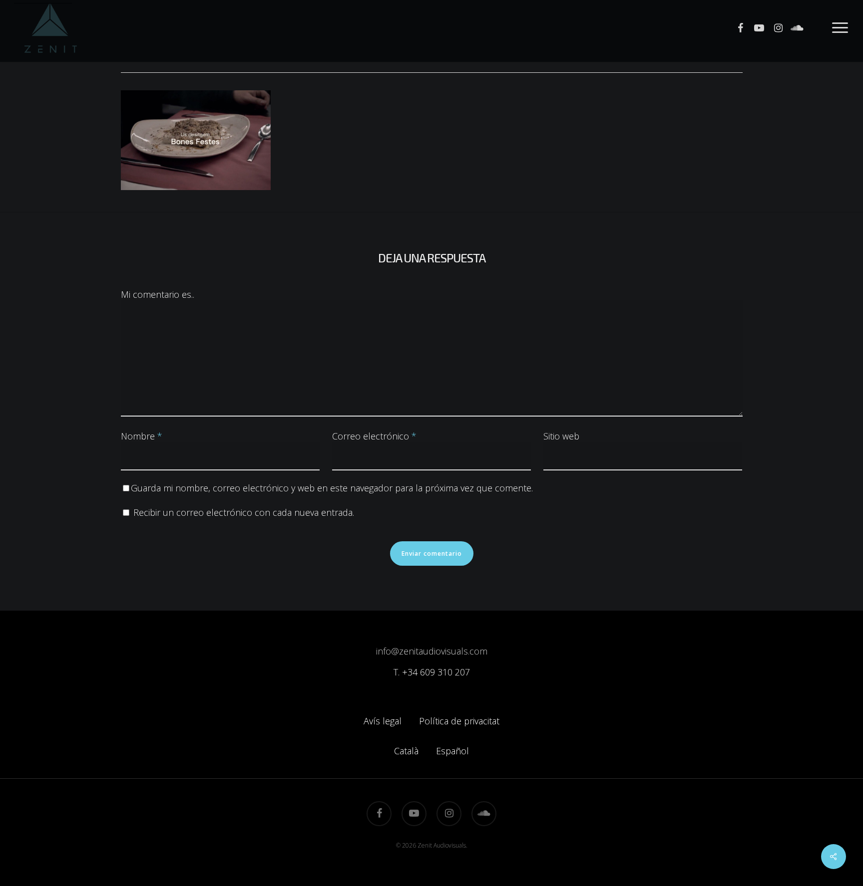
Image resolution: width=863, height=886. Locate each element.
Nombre (141, 436)
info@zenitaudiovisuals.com (431, 651)
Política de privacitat (459, 720)
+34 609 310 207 (436, 672)
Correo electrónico (374, 436)
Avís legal (383, 720)
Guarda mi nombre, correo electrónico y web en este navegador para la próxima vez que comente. (332, 488)
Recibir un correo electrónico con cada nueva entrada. (243, 512)
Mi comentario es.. (157, 294)
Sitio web (561, 436)
